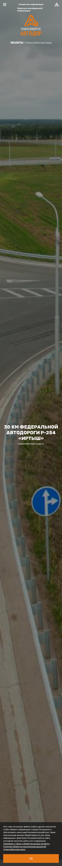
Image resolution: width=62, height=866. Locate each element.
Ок (31, 858)
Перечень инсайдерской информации (29, 9)
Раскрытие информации (31, 4)
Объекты (16, 42)
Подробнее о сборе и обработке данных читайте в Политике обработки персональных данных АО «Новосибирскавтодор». (26, 847)
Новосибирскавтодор (39, 42)
